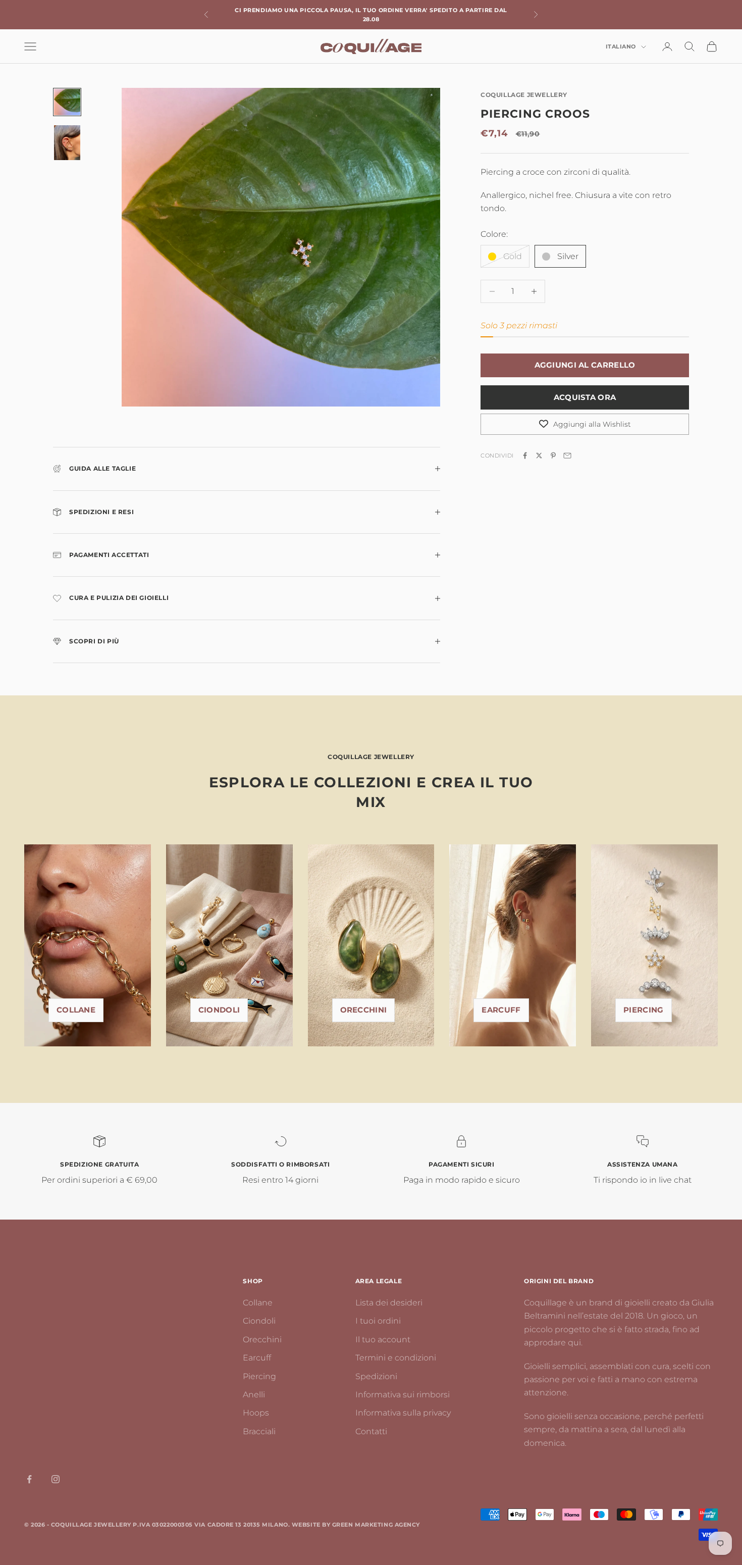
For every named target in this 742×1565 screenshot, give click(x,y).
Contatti (371, 1431)
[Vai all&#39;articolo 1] (67, 102)
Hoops (256, 1413)
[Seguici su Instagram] (55, 1479)
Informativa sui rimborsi (402, 1394)
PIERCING (643, 1010)
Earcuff (501, 1010)
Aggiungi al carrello (585, 365)
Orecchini (363, 1010)
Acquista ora (585, 397)
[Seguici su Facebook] (29, 1479)
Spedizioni (376, 1376)
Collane (76, 1010)
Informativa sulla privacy (403, 1413)
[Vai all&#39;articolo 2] (67, 142)
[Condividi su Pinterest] (553, 455)
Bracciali (259, 1431)
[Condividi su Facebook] (525, 455)
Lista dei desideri (388, 1302)
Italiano (621, 47)
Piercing (259, 1376)
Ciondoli (219, 1010)
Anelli (254, 1394)
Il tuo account (382, 1339)
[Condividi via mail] (567, 455)
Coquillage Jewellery (524, 94)
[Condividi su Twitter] (539, 455)
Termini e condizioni (395, 1357)
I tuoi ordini (378, 1321)
